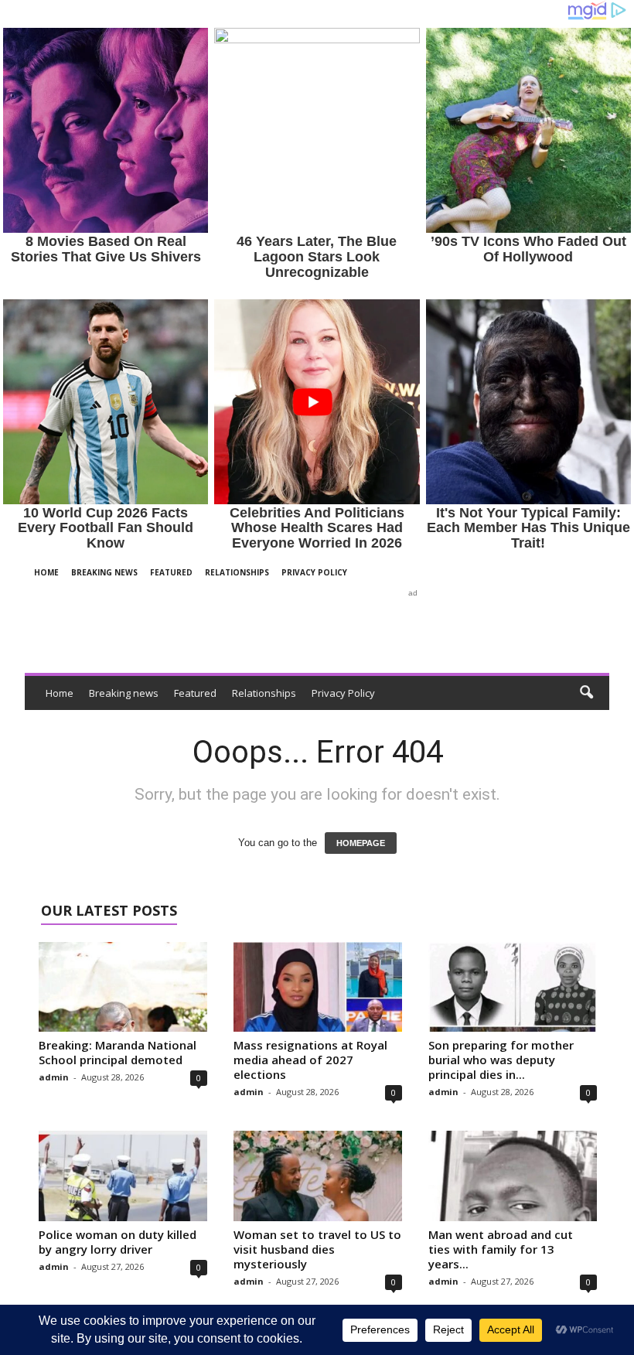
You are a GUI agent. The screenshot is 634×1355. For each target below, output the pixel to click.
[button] (586, 693)
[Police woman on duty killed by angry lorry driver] (123, 1175)
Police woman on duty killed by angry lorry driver (117, 1242)
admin (54, 1077)
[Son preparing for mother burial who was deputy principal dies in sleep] (512, 987)
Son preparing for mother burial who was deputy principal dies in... (501, 1059)
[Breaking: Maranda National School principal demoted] (123, 987)
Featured (171, 572)
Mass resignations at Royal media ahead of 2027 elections (310, 1059)
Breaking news (104, 572)
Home (46, 572)
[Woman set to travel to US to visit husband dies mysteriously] (317, 1175)
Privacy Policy (314, 572)
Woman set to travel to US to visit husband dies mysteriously (317, 1249)
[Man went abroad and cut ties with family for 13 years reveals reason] (512, 1175)
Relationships (237, 572)
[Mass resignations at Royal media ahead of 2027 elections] (317, 987)
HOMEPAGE (360, 843)
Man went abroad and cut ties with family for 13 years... (500, 1249)
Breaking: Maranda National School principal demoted (117, 1052)
